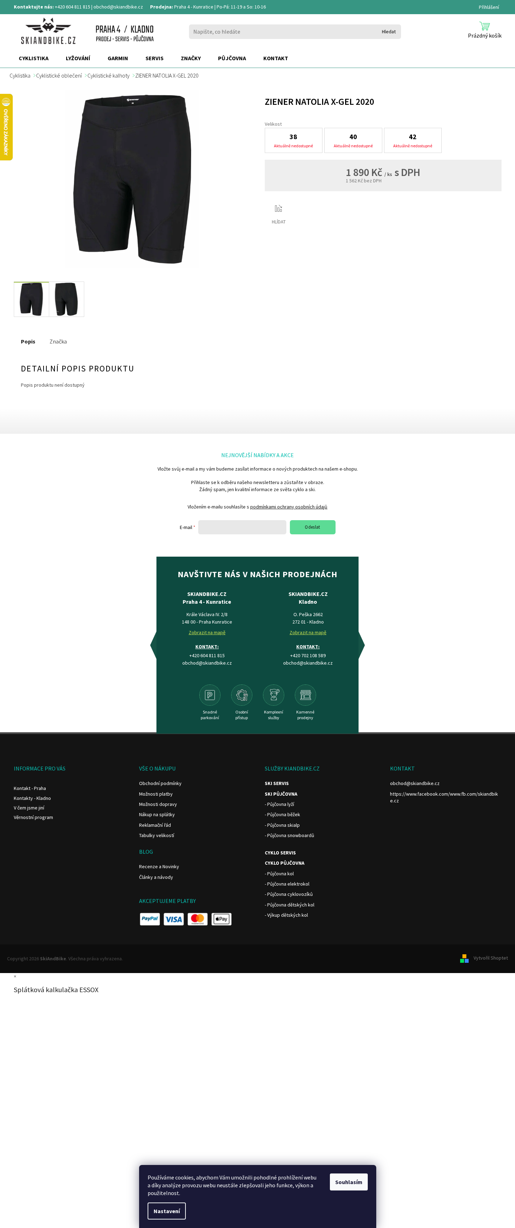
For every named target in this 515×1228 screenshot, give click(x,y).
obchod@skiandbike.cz (118, 7)
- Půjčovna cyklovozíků (289, 894)
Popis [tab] (28, 341)
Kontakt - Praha (30, 788)
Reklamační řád (155, 825)
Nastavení (167, 1211)
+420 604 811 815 (72, 7)
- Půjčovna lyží (279, 804)
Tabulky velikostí (156, 835)
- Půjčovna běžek (282, 814)
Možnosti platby (156, 794)
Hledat (389, 31)
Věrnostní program (33, 817)
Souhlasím (348, 1182)
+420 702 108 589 (308, 655)
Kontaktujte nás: (34, 7)
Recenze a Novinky (159, 866)
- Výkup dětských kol (286, 915)
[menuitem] (33, 58)
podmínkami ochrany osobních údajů (288, 507)
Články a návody (156, 877)
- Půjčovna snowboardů (289, 835)
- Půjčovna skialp (282, 825)
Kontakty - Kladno (32, 798)
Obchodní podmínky (160, 783)
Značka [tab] (58, 341)
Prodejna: (161, 7)
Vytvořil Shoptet (491, 958)
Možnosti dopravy (158, 804)
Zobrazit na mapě (207, 632)
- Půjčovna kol (279, 873)
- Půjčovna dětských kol (289, 905)
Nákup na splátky (157, 814)
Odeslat (312, 527)
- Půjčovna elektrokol (287, 884)
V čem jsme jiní (29, 808)
